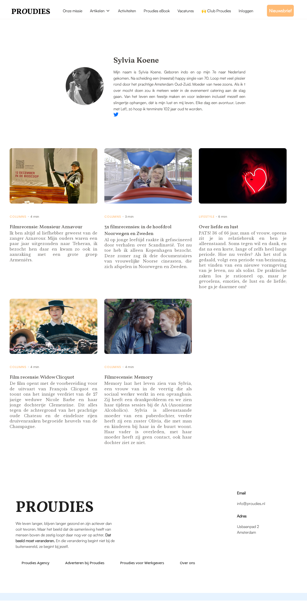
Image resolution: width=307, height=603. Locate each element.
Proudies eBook (157, 10)
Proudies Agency (35, 562)
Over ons (187, 562)
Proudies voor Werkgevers (142, 562)
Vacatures (185, 10)
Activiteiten (127, 10)
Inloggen (246, 10)
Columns (18, 217)
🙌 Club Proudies (216, 10)
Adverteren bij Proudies (84, 562)
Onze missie (72, 10)
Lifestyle (206, 217)
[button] (100, 10)
